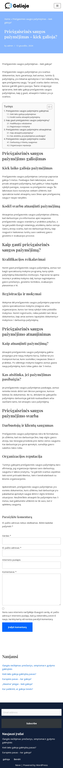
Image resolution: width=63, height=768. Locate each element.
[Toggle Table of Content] (48, 106)
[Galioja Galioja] (17, 5)
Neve (18, 765)
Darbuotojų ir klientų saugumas (23, 142)
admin (10, 45)
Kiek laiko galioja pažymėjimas (23, 114)
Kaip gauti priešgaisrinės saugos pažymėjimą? (28, 120)
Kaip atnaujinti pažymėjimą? (21, 133)
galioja (6, 759)
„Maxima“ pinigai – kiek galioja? (17, 683)
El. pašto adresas (11, 547)
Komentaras (9, 571)
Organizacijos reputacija (20, 145)
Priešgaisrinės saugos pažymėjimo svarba (25, 139)
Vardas (6, 535)
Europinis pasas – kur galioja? (17, 678)
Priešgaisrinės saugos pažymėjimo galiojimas (27, 111)
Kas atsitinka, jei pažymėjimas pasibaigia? (27, 136)
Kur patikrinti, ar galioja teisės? (17, 688)
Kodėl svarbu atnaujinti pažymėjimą (25, 117)
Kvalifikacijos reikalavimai (21, 123)
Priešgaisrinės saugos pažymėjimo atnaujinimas (28, 129)
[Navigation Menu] (57, 5)
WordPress (42, 765)
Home (7, 19)
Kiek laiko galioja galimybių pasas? (19, 673)
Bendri (17, 759)
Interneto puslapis (11, 559)
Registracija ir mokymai (20, 126)
